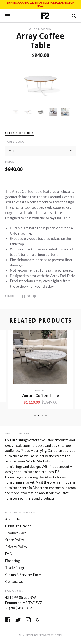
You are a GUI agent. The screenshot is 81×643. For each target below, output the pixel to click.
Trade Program (17, 567)
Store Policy (14, 540)
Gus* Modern (40, 29)
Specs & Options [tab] (19, 133)
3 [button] (42, 415)
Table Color (16, 141)
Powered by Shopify (51, 634)
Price (9, 161)
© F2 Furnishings (28, 634)
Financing (12, 561)
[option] (40, 82)
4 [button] (46, 415)
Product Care (15, 533)
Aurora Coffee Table (40, 395)
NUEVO (40, 390)
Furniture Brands (18, 526)
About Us (12, 519)
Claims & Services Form (23, 574)
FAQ (8, 553)
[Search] (74, 15)
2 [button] (38, 415)
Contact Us (14, 581)
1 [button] (35, 415)
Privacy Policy (16, 547)
